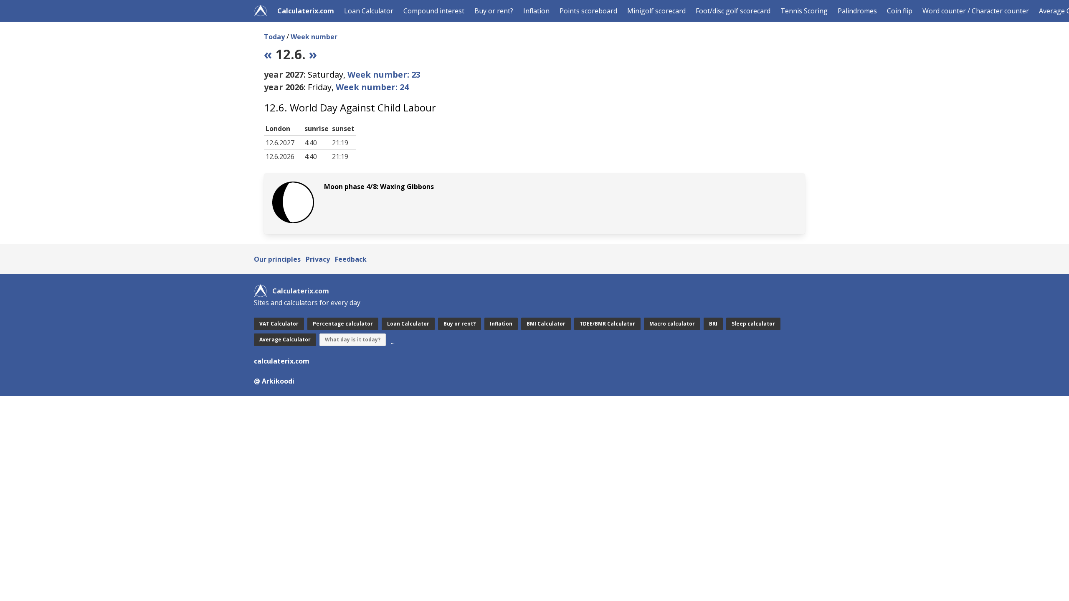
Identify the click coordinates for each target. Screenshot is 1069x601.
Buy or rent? (493, 10)
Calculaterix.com (305, 10)
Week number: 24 (372, 87)
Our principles (277, 259)
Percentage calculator (343, 323)
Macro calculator (672, 323)
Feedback (351, 259)
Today (274, 36)
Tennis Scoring (804, 10)
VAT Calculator (279, 323)
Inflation (536, 10)
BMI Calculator (546, 323)
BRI (713, 323)
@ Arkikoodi (274, 381)
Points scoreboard (588, 10)
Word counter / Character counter (975, 10)
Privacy (318, 259)
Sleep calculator (753, 323)
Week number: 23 (384, 74)
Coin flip (899, 10)
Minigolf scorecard (656, 10)
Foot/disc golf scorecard (733, 10)
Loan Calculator (368, 10)
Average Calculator (285, 339)
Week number (314, 36)
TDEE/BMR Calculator (607, 323)
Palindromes (857, 10)
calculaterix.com (281, 361)
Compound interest (433, 10)
